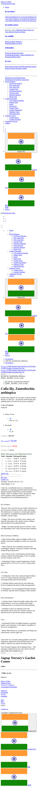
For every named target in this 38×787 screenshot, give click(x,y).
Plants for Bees (17, 43)
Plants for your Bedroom (21, 19)
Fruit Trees (21, 80)
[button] (18, 366)
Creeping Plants (14, 68)
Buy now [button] (4, 477)
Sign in (7, 209)
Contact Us (4, 479)
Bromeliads (26, 66)
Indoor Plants (9, 17)
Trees (27, 80)
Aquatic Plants (18, 66)
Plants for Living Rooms (22, 17)
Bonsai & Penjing (11, 53)
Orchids (15, 80)
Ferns (11, 80)
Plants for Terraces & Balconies (25, 21)
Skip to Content (6, 2)
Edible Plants (16, 57)
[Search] (21, 374)
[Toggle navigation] (2, 225)
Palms (7, 78)
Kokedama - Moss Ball (20, 55)
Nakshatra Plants (21, 30)
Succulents (23, 68)
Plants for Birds (10, 42)
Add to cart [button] (4, 473)
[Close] (2, 227)
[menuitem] (7, 7)
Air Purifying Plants (18, 32)
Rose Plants (9, 66)
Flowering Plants (14, 78)
